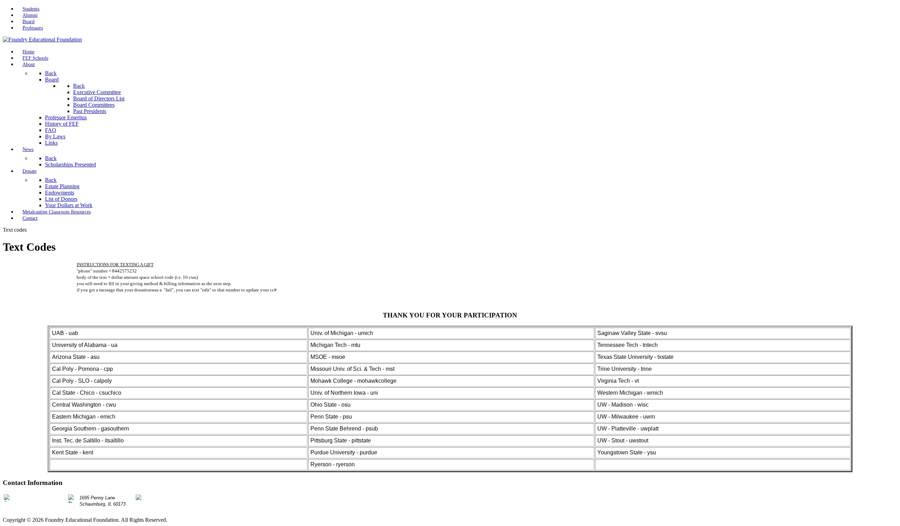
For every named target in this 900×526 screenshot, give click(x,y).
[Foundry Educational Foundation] (42, 39)
